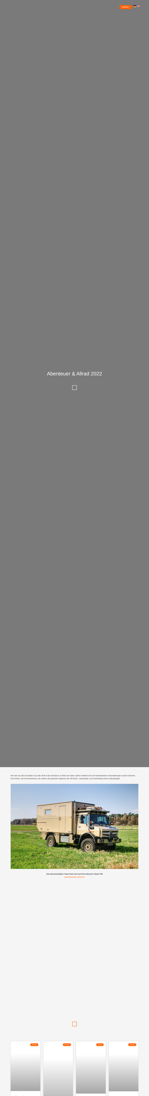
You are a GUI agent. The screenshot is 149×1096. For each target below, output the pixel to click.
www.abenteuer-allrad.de (74, 877)
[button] (68, 394)
